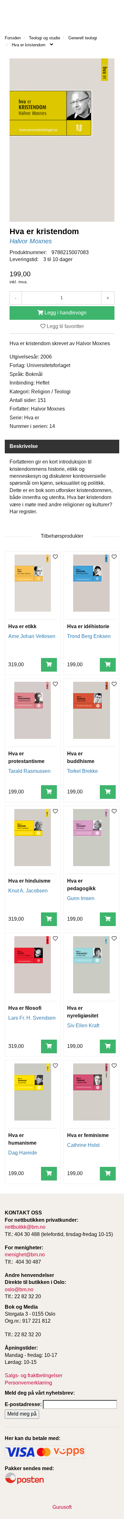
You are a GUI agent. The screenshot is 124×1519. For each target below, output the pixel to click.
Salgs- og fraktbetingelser (33, 1375)
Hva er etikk (22, 626)
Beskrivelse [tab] (24, 446)
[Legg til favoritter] (55, 557)
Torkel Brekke (82, 771)
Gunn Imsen (80, 898)
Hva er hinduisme (29, 881)
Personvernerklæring (28, 1382)
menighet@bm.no (25, 1254)
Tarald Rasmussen (29, 771)
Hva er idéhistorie (88, 626)
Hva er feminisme (88, 1135)
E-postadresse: (23, 1404)
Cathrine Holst (83, 1145)
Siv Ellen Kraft (83, 1025)
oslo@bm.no (19, 1289)
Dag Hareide (22, 1152)
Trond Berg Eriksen (89, 636)
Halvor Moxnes (31, 241)
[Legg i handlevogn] (49, 665)
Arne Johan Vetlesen (31, 636)
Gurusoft (62, 1507)
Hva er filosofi (24, 1008)
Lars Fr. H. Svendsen (32, 1018)
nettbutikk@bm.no (25, 1227)
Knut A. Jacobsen (28, 890)
